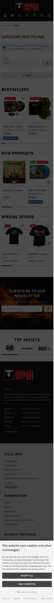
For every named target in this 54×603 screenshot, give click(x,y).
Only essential (27, 584)
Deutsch (6, 598)
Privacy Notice (30, 598)
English (16, 598)
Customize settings (28, 592)
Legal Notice (46, 598)
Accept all (27, 575)
